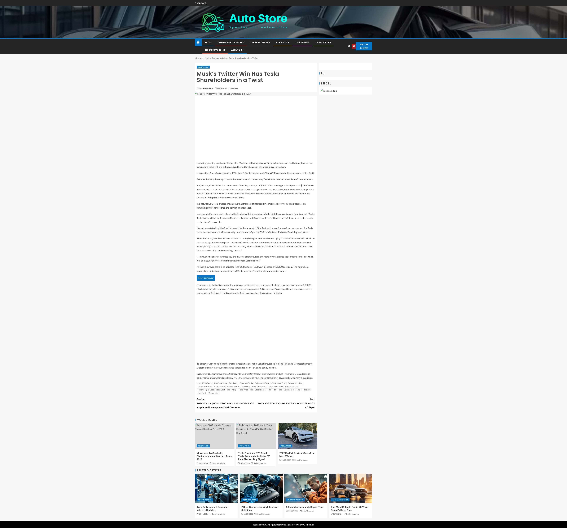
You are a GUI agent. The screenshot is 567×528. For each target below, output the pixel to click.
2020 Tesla (207, 383)
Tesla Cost (220, 390)
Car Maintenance (260, 42)
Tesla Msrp (232, 390)
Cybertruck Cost (278, 383)
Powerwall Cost (233, 386)
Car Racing (282, 42)
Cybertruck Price (205, 386)
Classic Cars (323, 42)
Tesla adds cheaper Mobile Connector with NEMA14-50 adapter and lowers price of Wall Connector (225, 403)
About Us (236, 49)
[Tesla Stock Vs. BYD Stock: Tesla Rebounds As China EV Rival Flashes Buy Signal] (256, 436)
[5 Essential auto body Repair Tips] (305, 488)
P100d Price (219, 386)
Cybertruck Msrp (295, 383)
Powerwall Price (249, 386)
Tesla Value (284, 390)
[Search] (349, 46)
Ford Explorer (205, 500)
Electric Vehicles (215, 49)
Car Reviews (302, 42)
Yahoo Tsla (213, 393)
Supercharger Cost (206, 390)
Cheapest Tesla (246, 383)
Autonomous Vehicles (231, 42)
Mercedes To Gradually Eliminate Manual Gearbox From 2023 (214, 456)
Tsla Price (306, 390)
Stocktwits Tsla (291, 386)
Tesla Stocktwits (257, 390)
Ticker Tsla (295, 390)
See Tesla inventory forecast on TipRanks (261, 292)
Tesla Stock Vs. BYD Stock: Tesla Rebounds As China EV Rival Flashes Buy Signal (254, 456)
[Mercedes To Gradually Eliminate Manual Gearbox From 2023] (214, 436)
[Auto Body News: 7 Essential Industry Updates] (216, 488)
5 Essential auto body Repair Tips (304, 507)
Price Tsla (262, 386)
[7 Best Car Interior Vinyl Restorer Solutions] (261, 488)
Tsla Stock (202, 393)
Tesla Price (203, 67)
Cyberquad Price (262, 383)
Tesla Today (271, 390)
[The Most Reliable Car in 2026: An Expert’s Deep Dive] (350, 488)
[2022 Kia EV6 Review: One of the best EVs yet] (297, 436)
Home (208, 42)
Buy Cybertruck (220, 383)
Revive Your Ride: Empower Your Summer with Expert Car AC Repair (286, 403)
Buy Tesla (233, 383)
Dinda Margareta (206, 88)
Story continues (205, 278)
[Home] (198, 42)
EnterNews (293, 524)
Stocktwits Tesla (276, 386)
